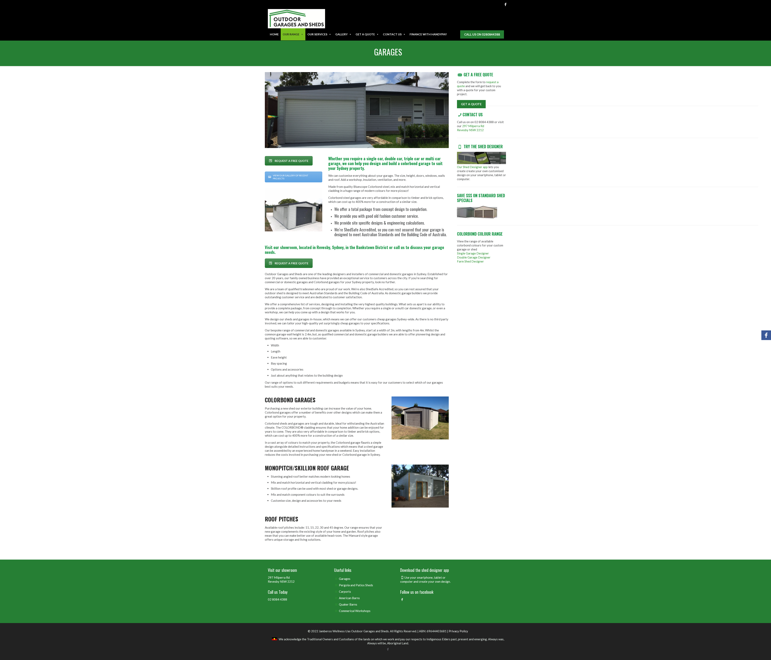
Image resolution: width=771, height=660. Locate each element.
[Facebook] (505, 4)
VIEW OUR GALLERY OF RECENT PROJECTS (290, 177)
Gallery (341, 34)
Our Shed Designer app (472, 167)
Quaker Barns (348, 604)
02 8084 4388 (277, 599)
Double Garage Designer (474, 257)
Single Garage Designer (473, 253)
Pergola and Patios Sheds (356, 585)
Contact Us (392, 34)
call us (399, 247)
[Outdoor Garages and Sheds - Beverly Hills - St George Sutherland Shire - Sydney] (296, 18)
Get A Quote (365, 34)
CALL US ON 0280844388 (482, 34)
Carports (345, 591)
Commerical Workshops (354, 611)
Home (274, 34)
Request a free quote (291, 160)
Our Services (317, 34)
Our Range (291, 34)
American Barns (349, 598)
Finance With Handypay (428, 34)
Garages (344, 578)
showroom (288, 247)
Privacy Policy (458, 631)
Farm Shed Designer (470, 261)
